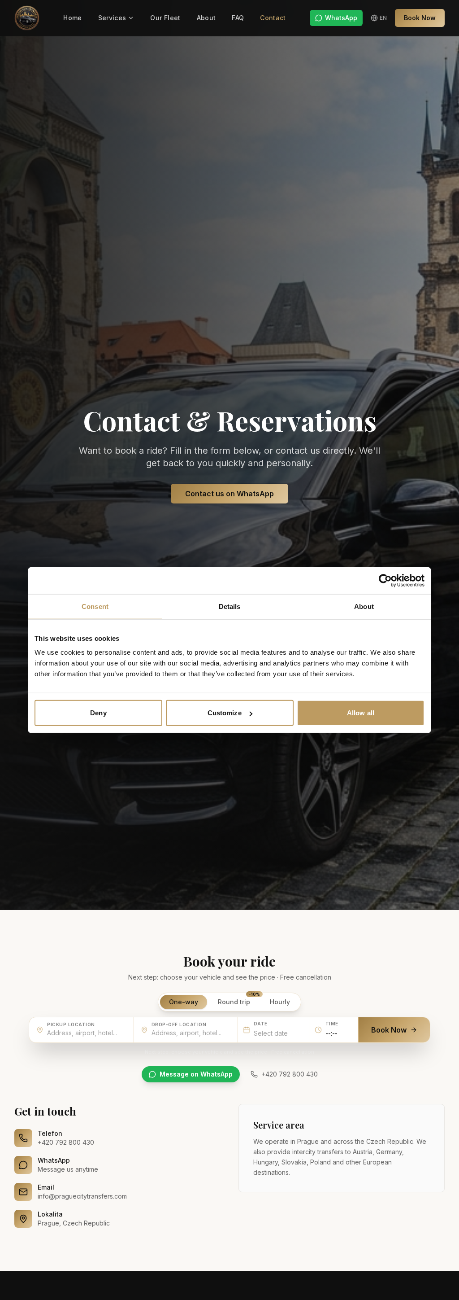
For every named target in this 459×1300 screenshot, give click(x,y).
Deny (98, 713)
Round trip (238, 1000)
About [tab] (364, 606)
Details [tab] (230, 606)
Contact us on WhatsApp (229, 493)
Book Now (420, 18)
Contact (273, 18)
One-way (183, 1002)
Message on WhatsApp (196, 1074)
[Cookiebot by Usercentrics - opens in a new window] (385, 580)
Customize (225, 713)
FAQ (238, 18)
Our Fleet (165, 18)
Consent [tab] (95, 606)
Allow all (360, 713)
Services (112, 18)
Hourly (280, 1002)
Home (72, 18)
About (206, 18)
